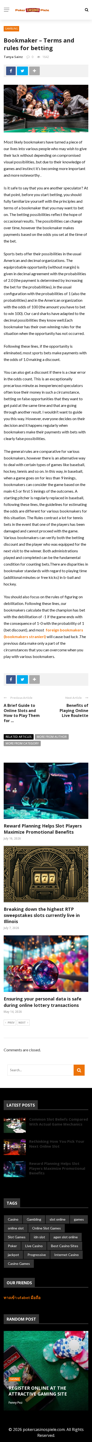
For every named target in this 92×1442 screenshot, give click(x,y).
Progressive (36, 1255)
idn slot (39, 1237)
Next (22, 1022)
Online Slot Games (46, 1228)
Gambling (11, 28)
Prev (11, 1022)
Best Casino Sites (64, 1246)
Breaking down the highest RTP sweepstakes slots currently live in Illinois (42, 915)
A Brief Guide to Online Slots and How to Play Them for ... (22, 713)
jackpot (13, 1255)
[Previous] (7, 1185)
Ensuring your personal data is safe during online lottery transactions (42, 1002)
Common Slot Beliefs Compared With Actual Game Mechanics (58, 1122)
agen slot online (65, 1237)
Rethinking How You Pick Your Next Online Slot (56, 1144)
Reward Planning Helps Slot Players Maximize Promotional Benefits (43, 829)
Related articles (19, 737)
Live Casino (34, 1246)
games (79, 1219)
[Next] (15, 1185)
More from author (52, 737)
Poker (12, 1246)
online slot (16, 1228)
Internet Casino (66, 1255)
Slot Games (17, 1237)
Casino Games (19, 1263)
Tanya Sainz (13, 57)
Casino (13, 1219)
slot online (58, 1219)
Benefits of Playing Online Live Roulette (74, 710)
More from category (22, 743)
